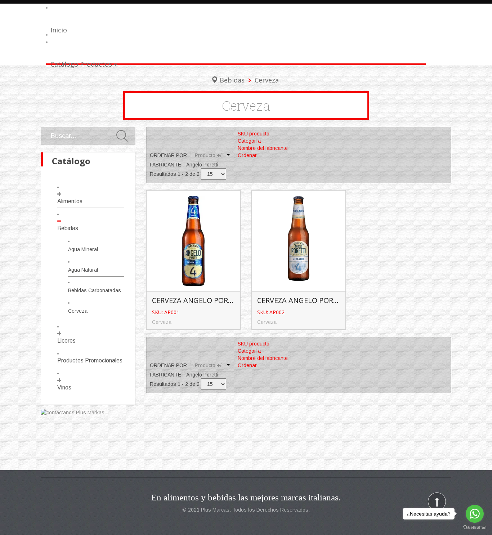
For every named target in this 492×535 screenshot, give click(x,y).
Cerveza (78, 311)
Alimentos (69, 201)
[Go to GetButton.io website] (474, 527)
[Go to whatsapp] (475, 514)
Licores (66, 341)
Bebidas (232, 80)
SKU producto (253, 134)
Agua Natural (83, 270)
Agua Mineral (83, 249)
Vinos (64, 387)
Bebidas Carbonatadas (94, 290)
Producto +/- (209, 155)
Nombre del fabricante (263, 148)
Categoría (249, 141)
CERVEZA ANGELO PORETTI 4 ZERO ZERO (325, 300)
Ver (195, 229)
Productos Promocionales (89, 360)
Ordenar (247, 155)
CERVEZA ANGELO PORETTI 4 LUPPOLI (216, 300)
